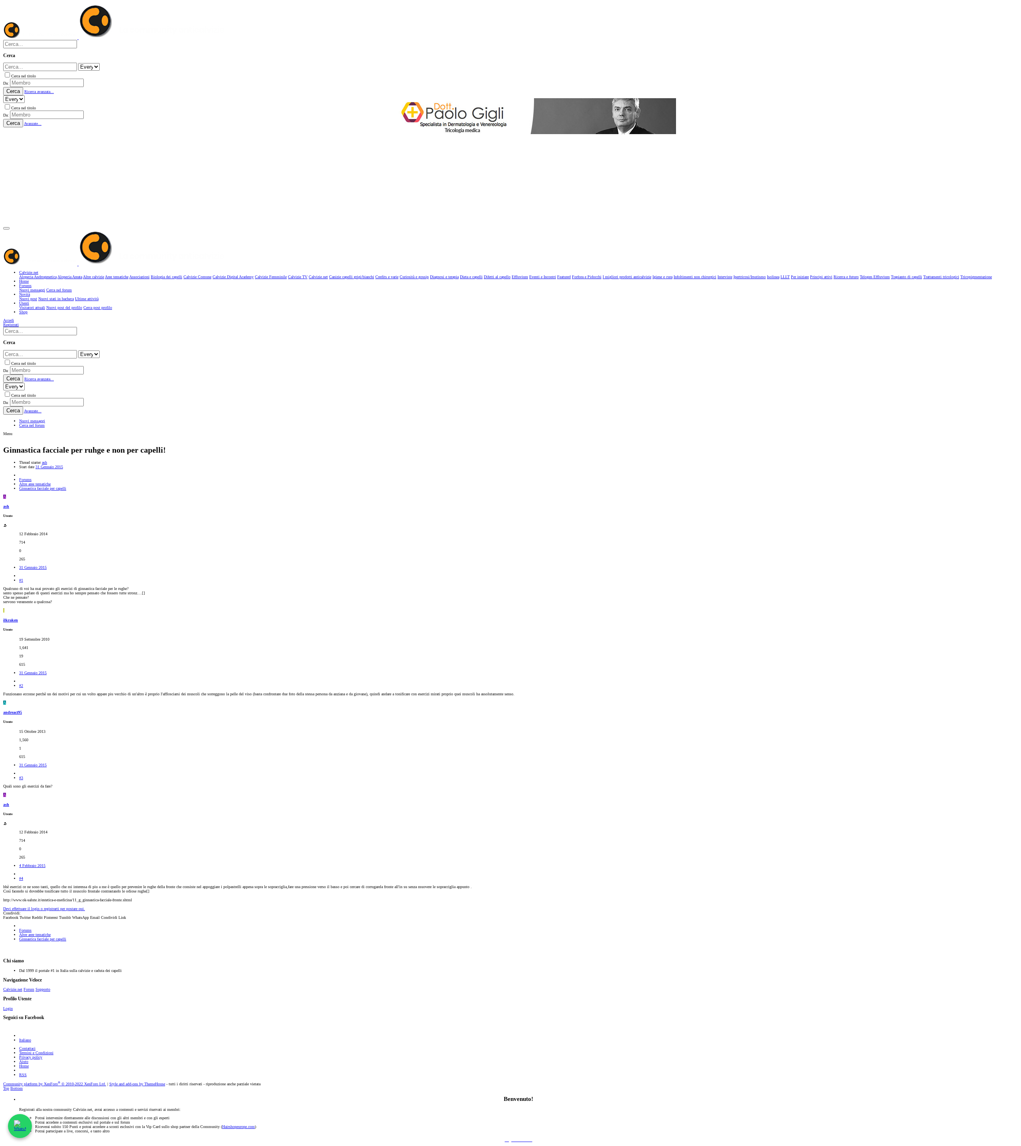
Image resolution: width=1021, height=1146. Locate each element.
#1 (21, 580)
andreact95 (12, 712)
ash (44, 462)
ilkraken (10, 620)
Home (24, 1066)
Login (8, 1008)
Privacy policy (30, 1057)
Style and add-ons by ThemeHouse (137, 1084)
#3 (21, 778)
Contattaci (27, 1048)
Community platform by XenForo (54, 1084)
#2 (21, 685)
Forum (29, 989)
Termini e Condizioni (36, 1053)
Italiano (25, 1040)
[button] (6, 228)
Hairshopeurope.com (238, 1126)
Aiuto (23, 1061)
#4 (21, 878)
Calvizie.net (12, 989)
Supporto (42, 989)
